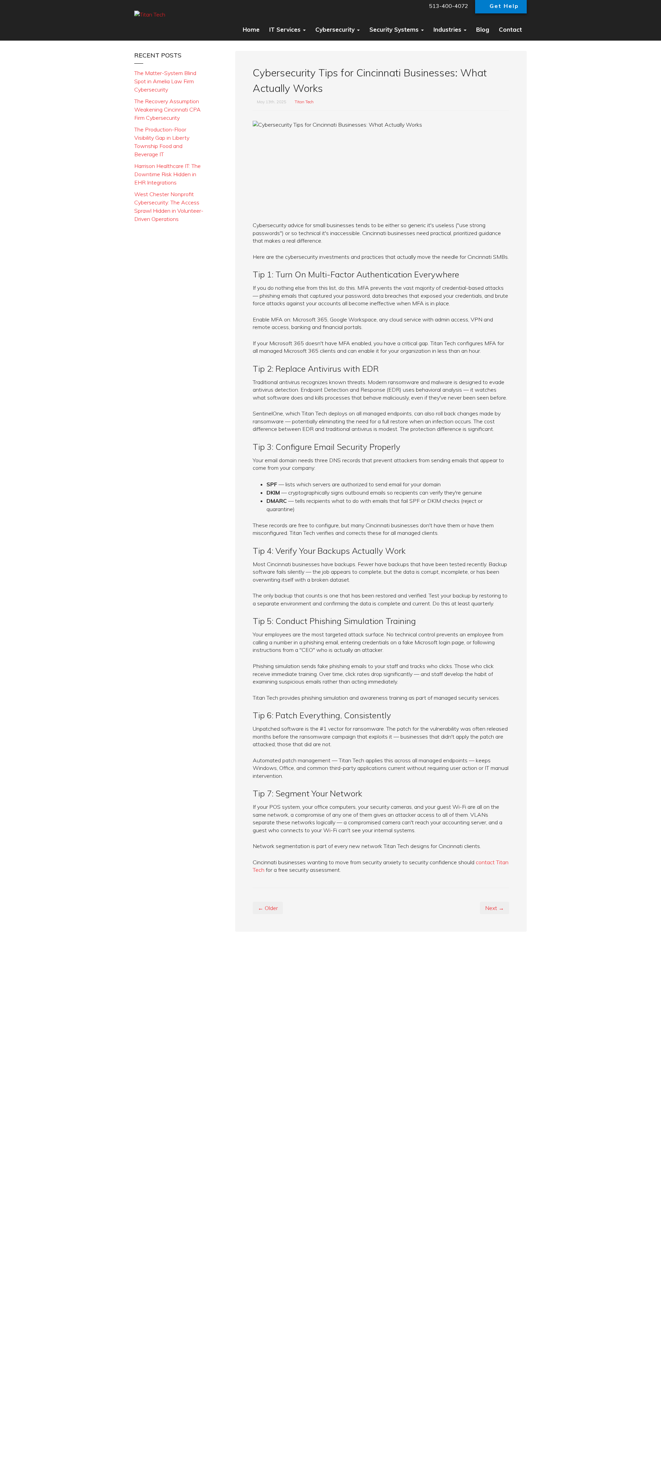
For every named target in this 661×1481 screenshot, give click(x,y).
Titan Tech (304, 101)
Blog (482, 29)
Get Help (504, 5)
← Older (268, 908)
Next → (494, 908)
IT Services (285, 29)
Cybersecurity (335, 29)
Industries (448, 29)
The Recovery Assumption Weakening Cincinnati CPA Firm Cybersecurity (167, 109)
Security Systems (394, 29)
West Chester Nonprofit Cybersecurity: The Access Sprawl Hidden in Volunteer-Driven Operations (168, 206)
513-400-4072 (448, 5)
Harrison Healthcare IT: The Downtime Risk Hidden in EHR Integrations (167, 174)
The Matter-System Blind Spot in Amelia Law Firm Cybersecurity (165, 81)
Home (251, 29)
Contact (510, 29)
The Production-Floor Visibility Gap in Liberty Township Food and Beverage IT (161, 142)
